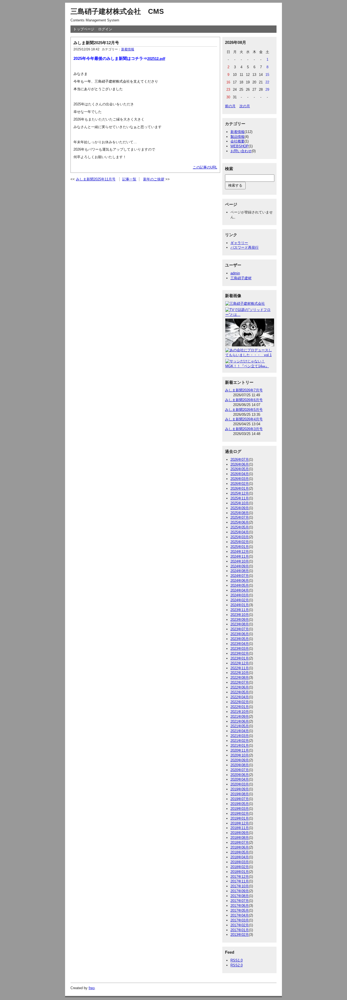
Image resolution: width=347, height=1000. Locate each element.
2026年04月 (239, 474)
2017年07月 (239, 901)
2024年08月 (239, 571)
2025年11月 (239, 498)
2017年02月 (239, 925)
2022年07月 (239, 682)
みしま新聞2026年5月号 (244, 410)
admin (235, 273)
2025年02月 (239, 542)
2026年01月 (239, 488)
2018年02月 (239, 867)
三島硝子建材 (241, 278)
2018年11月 (239, 828)
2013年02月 (239, 935)
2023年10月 (239, 615)
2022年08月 (239, 678)
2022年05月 (239, 692)
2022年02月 (239, 702)
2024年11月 (239, 556)
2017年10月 (239, 886)
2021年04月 (239, 731)
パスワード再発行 (244, 247)
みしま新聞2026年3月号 (244, 429)
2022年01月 (239, 707)
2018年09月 (239, 833)
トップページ (83, 29)
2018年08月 (239, 838)
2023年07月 (239, 629)
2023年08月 (239, 624)
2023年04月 (239, 644)
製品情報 (237, 137)
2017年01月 (239, 930)
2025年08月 (239, 513)
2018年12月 (239, 823)
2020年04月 (239, 779)
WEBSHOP (239, 146)
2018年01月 (239, 872)
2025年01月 (239, 547)
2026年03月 (239, 479)
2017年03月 (239, 920)
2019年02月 (239, 813)
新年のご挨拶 (153, 179)
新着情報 (127, 49)
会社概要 (237, 141)
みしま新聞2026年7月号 (244, 390)
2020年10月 (239, 755)
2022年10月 (239, 673)
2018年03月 (239, 862)
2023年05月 (239, 639)
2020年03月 (239, 784)
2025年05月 (239, 527)
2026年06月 (239, 464)
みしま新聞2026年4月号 (244, 419)
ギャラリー (239, 243)
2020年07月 (239, 770)
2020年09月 (239, 760)
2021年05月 (239, 726)
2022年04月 (239, 697)
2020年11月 (239, 750)
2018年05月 (239, 852)
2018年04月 (239, 857)
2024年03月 (239, 595)
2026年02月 (239, 484)
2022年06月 (239, 687)
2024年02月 (239, 600)
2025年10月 (239, 503)
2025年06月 (239, 522)
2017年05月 (239, 910)
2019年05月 (239, 804)
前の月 (230, 106)
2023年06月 (239, 634)
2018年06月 (239, 847)
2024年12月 (239, 552)
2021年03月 (239, 736)
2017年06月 (239, 906)
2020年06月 (239, 775)
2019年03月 (239, 809)
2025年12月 (239, 493)
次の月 (244, 106)
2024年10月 (239, 561)
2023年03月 (239, 649)
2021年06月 (239, 721)
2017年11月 (239, 881)
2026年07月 (239, 459)
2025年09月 (239, 508)
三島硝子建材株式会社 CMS (117, 11)
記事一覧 (129, 179)
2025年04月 (239, 532)
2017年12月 (239, 877)
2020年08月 (239, 765)
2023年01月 (239, 658)
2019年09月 (239, 789)
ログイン (105, 29)
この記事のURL (205, 167)
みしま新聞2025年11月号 (95, 179)
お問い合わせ (241, 151)
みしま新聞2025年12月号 (96, 42)
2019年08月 (239, 794)
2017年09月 (239, 891)
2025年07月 (239, 517)
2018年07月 (239, 842)
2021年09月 (239, 717)
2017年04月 (239, 915)
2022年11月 (239, 668)
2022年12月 (239, 663)
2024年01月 (239, 605)
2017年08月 (239, 896)
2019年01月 (239, 818)
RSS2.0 (236, 965)
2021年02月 (239, 741)
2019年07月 (239, 799)
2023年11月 (239, 610)
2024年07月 (239, 576)
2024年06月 (239, 581)
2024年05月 (239, 585)
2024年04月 (239, 590)
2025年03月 (239, 537)
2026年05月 (239, 469)
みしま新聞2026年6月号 (244, 400)
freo (92, 988)
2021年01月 (239, 745)
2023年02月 (239, 653)
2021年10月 (239, 712)
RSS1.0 (236, 960)
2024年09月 (239, 566)
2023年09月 (239, 620)
